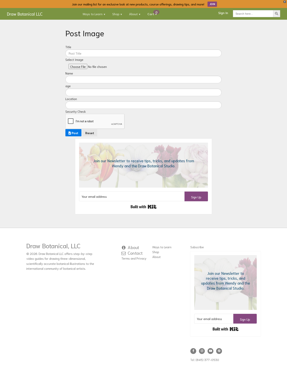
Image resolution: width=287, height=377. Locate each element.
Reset (89, 133)
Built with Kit (144, 206)
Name (69, 73)
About (133, 14)
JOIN (212, 4)
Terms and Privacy (133, 258)
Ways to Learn (92, 14)
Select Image (74, 59)
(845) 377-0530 (207, 359)
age (68, 86)
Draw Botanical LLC (25, 13)
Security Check (75, 111)
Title (68, 47)
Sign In (223, 13)
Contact (135, 252)
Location (71, 98)
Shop (115, 14)
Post (74, 133)
